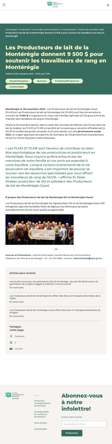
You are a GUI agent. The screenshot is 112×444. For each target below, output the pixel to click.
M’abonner (72, 433)
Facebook (19, 336)
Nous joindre (40, 423)
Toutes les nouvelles (88, 29)
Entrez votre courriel (71, 425)
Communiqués (69, 29)
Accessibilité (40, 429)
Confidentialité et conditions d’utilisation (41, 414)
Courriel (19, 348)
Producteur (25, 29)
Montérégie (11, 29)
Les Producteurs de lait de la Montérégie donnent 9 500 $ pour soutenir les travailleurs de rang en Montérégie (54, 32)
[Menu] (4, 5)
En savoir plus (17, 287)
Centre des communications (46, 29)
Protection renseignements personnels (42, 403)
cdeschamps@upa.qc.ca (87, 258)
